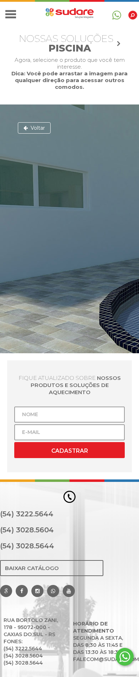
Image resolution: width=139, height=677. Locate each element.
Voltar (36, 128)
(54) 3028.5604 (27, 530)
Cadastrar (69, 450)
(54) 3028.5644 (27, 546)
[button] (10, 14)
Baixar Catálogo (32, 568)
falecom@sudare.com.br (102, 659)
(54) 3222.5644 (26, 514)
